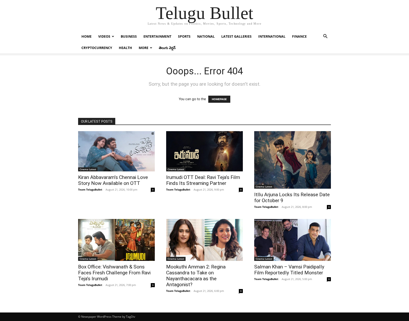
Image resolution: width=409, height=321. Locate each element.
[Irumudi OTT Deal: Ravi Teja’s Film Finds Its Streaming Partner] (204, 151)
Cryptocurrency (96, 47)
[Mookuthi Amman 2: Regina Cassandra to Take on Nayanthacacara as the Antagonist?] (204, 240)
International (271, 36)
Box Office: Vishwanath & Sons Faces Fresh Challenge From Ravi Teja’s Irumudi (114, 272)
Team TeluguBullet (90, 189)
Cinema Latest (88, 169)
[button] (325, 37)
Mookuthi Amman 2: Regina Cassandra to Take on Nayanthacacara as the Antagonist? (196, 275)
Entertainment (157, 36)
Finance (299, 36)
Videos (104, 36)
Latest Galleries (236, 36)
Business (129, 36)
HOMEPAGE (219, 99)
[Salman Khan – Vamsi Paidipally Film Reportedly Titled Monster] (292, 240)
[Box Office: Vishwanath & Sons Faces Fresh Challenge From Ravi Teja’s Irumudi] (116, 240)
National (206, 36)
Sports (184, 36)
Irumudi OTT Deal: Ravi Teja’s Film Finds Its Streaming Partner (203, 180)
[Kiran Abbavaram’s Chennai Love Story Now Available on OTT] (116, 151)
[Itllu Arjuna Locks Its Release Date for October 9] (292, 160)
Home (86, 36)
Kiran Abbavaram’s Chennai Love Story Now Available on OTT (113, 180)
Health (125, 47)
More (143, 47)
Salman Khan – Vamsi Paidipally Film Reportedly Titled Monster (289, 270)
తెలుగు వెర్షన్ (167, 47)
